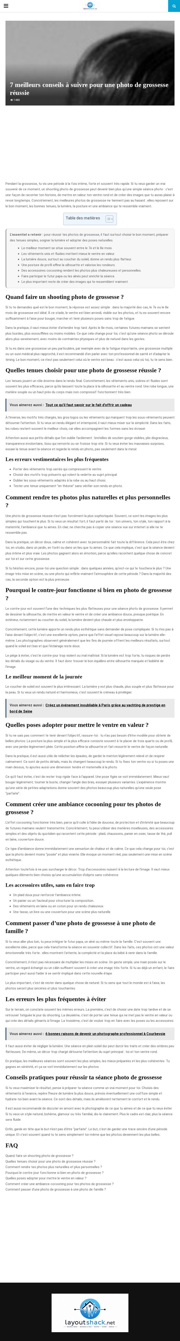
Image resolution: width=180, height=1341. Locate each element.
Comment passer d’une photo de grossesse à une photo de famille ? (55, 1189)
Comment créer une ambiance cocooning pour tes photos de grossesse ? (59, 1184)
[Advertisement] (90, 146)
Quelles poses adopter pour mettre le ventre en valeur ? (45, 1178)
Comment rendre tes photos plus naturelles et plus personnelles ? (53, 1167)
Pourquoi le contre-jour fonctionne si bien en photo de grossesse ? (54, 1173)
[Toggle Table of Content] (107, 219)
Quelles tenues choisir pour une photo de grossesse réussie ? (50, 1161)
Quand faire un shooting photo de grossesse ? (39, 1156)
